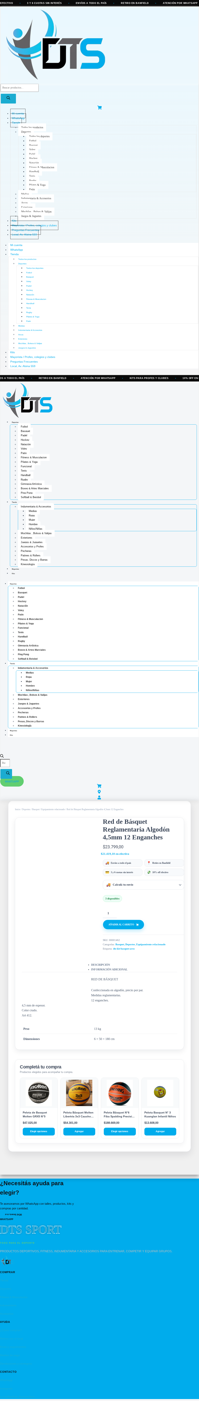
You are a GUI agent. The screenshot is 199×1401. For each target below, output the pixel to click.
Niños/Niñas (35, 528)
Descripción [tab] (100, 964)
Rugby (32, 180)
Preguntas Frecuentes (24, 361)
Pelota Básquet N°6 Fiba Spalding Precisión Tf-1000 (119, 1116)
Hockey (33, 158)
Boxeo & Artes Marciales (35, 488)
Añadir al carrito (121, 924)
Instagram (6, 1388)
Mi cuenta (16, 245)
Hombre (33, 524)
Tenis (32, 176)
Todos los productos (32, 127)
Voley (32, 149)
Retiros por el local (11, 1338)
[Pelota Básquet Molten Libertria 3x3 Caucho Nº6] (79, 1093)
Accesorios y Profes (32, 546)
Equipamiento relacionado (53, 809)
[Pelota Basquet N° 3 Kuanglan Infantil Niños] (160, 1093)
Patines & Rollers (30, 555)
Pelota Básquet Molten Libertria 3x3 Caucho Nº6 (78, 1116)
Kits (12, 352)
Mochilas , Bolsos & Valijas (36, 211)
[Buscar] (8, 99)
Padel (32, 154)
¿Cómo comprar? (11, 1330)
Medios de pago (10, 1355)
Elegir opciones (38, 1131)
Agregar (79, 1131)
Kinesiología (28, 564)
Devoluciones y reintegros (16, 1363)
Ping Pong (26, 492)
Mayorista (15, 569)
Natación (34, 162)
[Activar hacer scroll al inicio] (191, 1393)
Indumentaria (8, 1305)
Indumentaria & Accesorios (36, 198)
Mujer (32, 519)
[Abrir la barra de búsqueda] (2, 756)
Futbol (32, 140)
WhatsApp (16, 249)
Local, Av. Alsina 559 (24, 234)
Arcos (24, 202)
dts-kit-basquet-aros (124, 948)
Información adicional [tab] (109, 969)
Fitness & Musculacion (41, 167)
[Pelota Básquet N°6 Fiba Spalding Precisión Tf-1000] (120, 1093)
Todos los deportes (39, 136)
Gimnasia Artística (31, 483)
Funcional (26, 466)
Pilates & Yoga (37, 184)
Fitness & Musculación (14, 1297)
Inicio (17, 809)
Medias (25, 194)
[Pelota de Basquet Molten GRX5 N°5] (39, 1093)
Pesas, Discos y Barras (34, 559)
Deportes (26, 131)
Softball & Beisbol (31, 497)
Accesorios (6, 1313)
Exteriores (26, 207)
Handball (34, 171)
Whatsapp (6, 1380)
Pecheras (26, 551)
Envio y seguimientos (13, 1346)
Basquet (33, 145)
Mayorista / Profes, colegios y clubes (32, 356)
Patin (32, 189)
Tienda (16, 122)
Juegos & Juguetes (31, 216)
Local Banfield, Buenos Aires (17, 1396)
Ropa (32, 515)
